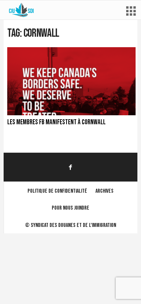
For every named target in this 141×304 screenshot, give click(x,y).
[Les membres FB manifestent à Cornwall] (71, 81)
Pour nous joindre (70, 208)
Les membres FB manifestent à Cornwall (56, 122)
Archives (104, 191)
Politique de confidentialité (57, 191)
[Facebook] (70, 167)
